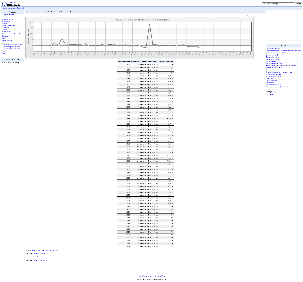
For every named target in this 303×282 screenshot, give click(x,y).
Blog (163, 276)
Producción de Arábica (274, 85)
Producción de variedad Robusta (277, 87)
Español (270, 94)
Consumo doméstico (273, 48)
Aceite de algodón (8, 15)
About (145, 276)
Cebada (4, 30)
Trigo (3, 53)
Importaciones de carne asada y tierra (279, 72)
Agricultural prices (39, 257)
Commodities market (40, 260)
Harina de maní (7, 32)
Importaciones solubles (274, 76)
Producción (270, 83)
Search (150, 276)
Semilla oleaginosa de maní (11, 47)
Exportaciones (271, 61)
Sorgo (4, 51)
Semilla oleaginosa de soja (11, 49)
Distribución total (272, 55)
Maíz (3, 38)
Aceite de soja (6, 21)
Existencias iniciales (273, 59)
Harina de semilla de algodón (11, 34)
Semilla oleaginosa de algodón (12, 44)
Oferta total (270, 78)
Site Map (158, 276)
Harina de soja (6, 36)
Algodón (4, 23)
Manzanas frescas (8, 40)
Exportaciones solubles (274, 68)
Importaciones (271, 70)
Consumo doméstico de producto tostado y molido (283, 51)
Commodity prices (39, 253)
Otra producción (271, 80)
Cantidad (256, 16)
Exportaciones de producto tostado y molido (281, 66)
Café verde (20, 8)
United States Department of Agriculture (45, 250)
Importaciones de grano (274, 74)
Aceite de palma (7, 19)
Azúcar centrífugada (8, 25)
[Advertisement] (10, 101)
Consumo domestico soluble (276, 53)
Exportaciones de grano (274, 63)
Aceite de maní (7, 17)
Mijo (3, 42)
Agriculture (11, 8)
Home (4, 8)
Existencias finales (272, 57)
